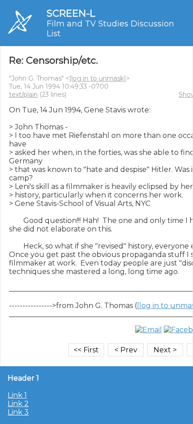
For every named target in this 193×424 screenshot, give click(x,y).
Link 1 (17, 395)
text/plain (23, 94)
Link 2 (18, 403)
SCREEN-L (71, 13)
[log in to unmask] (97, 78)
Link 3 (18, 412)
